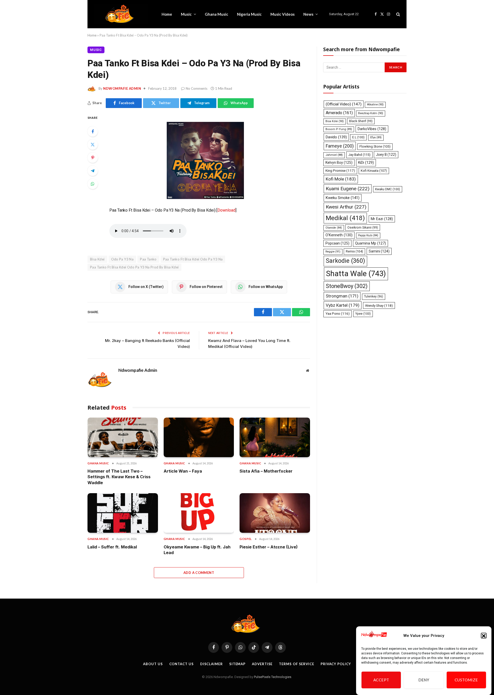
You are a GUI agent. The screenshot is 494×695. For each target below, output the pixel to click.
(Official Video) (343, 104)
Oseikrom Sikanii (362, 227)
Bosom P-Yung (338, 129)
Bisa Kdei (334, 121)
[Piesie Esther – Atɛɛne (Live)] (275, 513)
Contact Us (181, 664)
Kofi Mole (341, 179)
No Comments (196, 88)
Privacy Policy (336, 664)
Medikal (345, 218)
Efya (376, 137)
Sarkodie (345, 260)
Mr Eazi (382, 219)
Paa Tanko (148, 259)
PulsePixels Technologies (272, 677)
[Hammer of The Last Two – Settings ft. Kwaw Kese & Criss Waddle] (122, 437)
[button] (483, 635)
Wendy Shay (379, 305)
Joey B (386, 154)
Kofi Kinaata (374, 171)
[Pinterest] (92, 157)
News (308, 14)
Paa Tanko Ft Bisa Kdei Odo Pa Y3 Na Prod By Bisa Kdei (134, 267)
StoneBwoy (347, 286)
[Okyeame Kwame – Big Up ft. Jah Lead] (199, 513)
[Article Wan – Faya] (199, 437)
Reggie (332, 251)
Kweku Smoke (342, 197)
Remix (354, 251)
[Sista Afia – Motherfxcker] (275, 437)
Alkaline (375, 104)
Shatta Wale (356, 273)
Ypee (363, 313)
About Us (153, 664)
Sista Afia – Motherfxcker (266, 471)
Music (186, 14)
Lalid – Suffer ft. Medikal (112, 546)
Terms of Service (296, 664)
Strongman (342, 296)
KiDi (366, 162)
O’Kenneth (338, 235)
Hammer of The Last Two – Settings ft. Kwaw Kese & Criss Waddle (119, 476)
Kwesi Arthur (346, 207)
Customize (466, 680)
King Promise (340, 171)
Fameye (340, 146)
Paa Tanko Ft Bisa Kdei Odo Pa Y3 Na (193, 259)
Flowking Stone (375, 146)
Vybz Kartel (342, 305)
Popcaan (337, 243)
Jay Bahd (359, 155)
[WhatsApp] (92, 184)
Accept (381, 680)
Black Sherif (361, 121)
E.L (358, 137)
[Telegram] (92, 171)
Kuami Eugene (347, 189)
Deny (423, 680)
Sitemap (237, 664)
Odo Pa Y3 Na (122, 259)
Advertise (262, 664)
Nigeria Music (249, 14)
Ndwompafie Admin (122, 88)
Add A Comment (198, 573)
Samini (379, 251)
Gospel (246, 538)
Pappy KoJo (368, 235)
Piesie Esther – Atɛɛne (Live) (269, 546)
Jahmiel (334, 155)
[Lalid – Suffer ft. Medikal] (122, 513)
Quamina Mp (370, 243)
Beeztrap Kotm (370, 113)
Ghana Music (216, 14)
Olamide (333, 227)
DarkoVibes (372, 129)
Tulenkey (373, 296)
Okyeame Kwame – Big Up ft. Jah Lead (197, 549)
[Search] (397, 14)
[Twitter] (92, 144)
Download (226, 210)
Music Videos (282, 14)
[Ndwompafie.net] (121, 14)
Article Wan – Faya (183, 471)
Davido (336, 137)
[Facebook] (92, 131)
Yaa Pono (337, 313)
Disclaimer (211, 664)
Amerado (339, 112)
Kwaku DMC (387, 189)
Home (167, 14)
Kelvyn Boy (338, 162)
